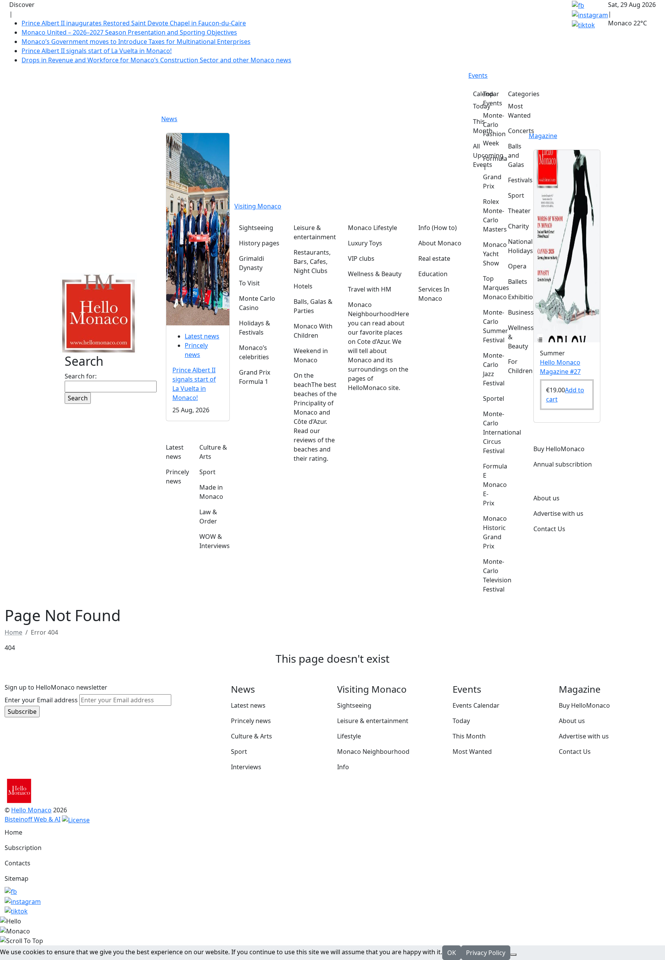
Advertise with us (584, 736)
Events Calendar (476, 705)
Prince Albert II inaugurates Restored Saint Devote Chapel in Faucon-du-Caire (134, 23)
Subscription (23, 847)
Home (13, 832)
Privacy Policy (485, 952)
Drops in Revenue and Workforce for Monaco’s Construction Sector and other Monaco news (156, 60)
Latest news (202, 336)
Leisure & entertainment (372, 721)
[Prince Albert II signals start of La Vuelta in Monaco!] (197, 228)
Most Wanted (472, 751)
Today (461, 721)
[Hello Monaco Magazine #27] (567, 245)
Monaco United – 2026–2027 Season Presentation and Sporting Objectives (129, 32)
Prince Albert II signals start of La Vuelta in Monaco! (97, 51)
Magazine (543, 136)
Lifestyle (349, 736)
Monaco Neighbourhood (373, 751)
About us (572, 721)
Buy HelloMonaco (584, 705)
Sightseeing (354, 705)
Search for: (81, 376)
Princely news (251, 721)
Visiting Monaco (257, 206)
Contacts (17, 863)
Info (343, 767)
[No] (513, 954)
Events (478, 75)
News (169, 119)
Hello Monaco (31, 810)
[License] (76, 819)
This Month (469, 736)
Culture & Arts (251, 736)
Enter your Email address (41, 700)
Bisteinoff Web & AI (32, 819)
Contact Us (575, 751)
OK (451, 952)
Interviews (246, 767)
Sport (239, 751)
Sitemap (16, 878)
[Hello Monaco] (98, 312)
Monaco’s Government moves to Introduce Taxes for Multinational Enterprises (136, 41)
